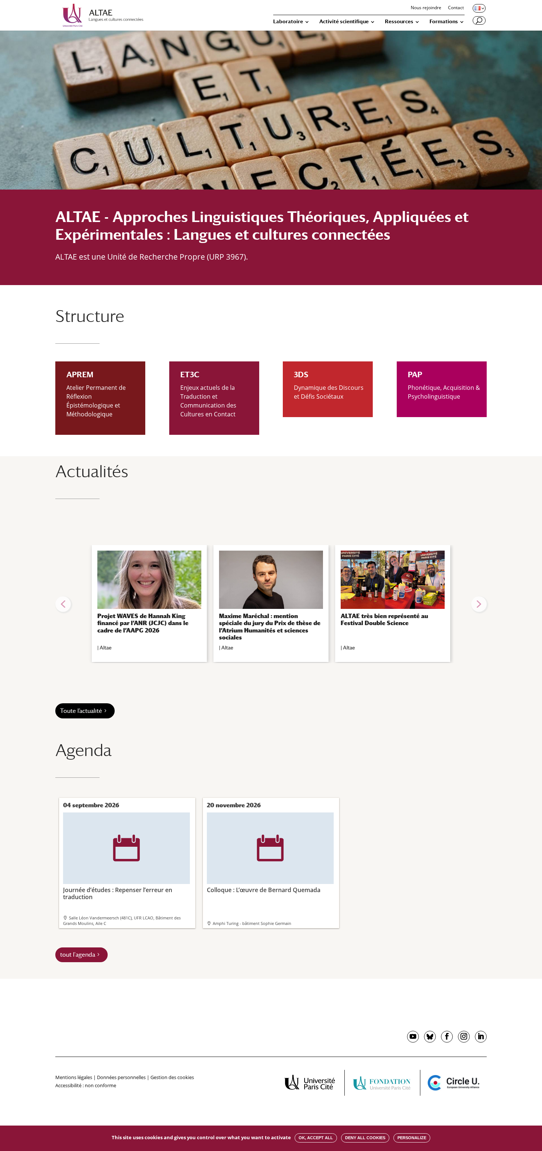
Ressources (399, 21)
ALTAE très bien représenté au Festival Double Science (384, 620)
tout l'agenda (77, 954)
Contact (456, 8)
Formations (444, 21)
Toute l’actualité (81, 710)
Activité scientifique (344, 21)
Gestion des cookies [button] (172, 1077)
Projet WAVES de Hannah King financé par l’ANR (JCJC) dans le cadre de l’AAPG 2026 (142, 623)
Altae (106, 648)
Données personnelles (121, 1077)
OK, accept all (316, 1138)
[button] (63, 604)
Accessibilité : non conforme (85, 1085)
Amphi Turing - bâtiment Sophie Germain (252, 923)
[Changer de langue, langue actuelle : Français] (479, 8)
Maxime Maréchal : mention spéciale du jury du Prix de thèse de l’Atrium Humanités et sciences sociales (269, 627)
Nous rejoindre (426, 8)
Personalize (411, 1138)
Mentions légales (73, 1077)
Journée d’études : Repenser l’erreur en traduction (117, 868)
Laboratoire (288, 21)
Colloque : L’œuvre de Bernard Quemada (263, 864)
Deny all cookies (365, 1138)
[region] (271, 604)
